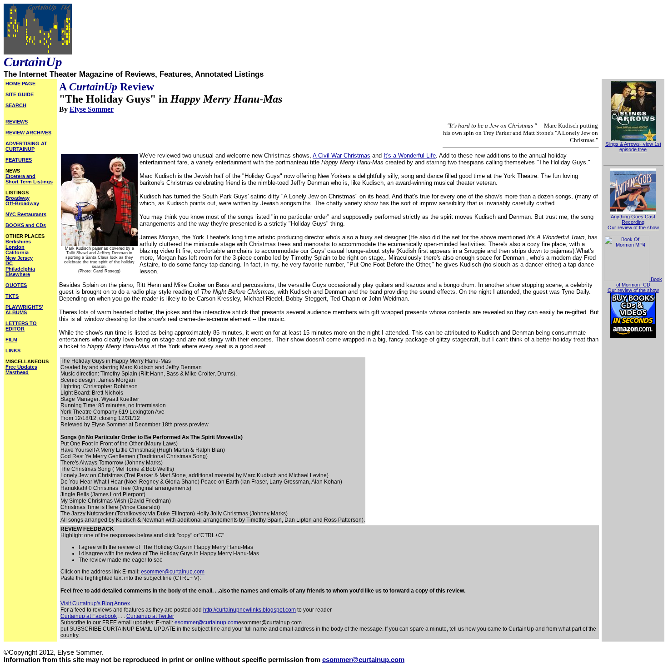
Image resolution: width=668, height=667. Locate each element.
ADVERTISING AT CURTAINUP (26, 146)
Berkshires (18, 241)
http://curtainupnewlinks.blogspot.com (249, 610)
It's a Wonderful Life (410, 155)
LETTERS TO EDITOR (21, 326)
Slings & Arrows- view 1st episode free (633, 146)
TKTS (12, 296)
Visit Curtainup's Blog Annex (95, 603)
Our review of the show (633, 227)
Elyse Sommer (92, 109)
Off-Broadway (22, 203)
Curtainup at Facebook (88, 616)
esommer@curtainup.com (172, 571)
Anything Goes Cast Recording (633, 219)
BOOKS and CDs (25, 225)
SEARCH (15, 105)
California (17, 252)
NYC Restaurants (25, 214)
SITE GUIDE (19, 94)
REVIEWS (16, 121)
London (15, 247)
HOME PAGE (20, 83)
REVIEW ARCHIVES (28, 132)
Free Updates (21, 367)
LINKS (12, 350)
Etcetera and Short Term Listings (29, 178)
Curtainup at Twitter (150, 616)
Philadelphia (20, 269)
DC (9, 263)
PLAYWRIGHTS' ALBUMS (24, 309)
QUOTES (16, 285)
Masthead (17, 372)
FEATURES (18, 160)
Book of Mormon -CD (639, 282)
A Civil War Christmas (341, 155)
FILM (11, 339)
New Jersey (19, 258)
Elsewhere (17, 274)
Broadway (17, 198)
